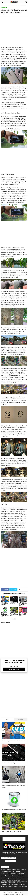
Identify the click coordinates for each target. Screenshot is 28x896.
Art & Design (12, 612)
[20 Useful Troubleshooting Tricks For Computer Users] (5, 610)
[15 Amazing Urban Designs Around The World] (14, 610)
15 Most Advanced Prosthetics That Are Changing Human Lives (14, 886)
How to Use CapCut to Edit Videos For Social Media (4, 603)
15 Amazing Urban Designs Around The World (14, 614)
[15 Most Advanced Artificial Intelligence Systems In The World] (23, 599)
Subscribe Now (14, 669)
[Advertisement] (14, 32)
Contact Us (22, 892)
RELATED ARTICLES (8, 593)
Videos (2, 601)
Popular (21, 719)
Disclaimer (17, 892)
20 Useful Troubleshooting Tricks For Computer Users (5, 615)
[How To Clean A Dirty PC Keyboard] (14, 599)
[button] (25, 2)
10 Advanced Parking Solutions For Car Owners (11, 871)
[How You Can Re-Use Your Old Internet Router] (23, 610)
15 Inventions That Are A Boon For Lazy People (10, 880)
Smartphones (3, 7)
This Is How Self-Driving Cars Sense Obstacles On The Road (13, 869)
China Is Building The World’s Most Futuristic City (11, 882)
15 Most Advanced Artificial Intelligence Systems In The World (23, 604)
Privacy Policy (10, 892)
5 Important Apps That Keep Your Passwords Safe (11, 878)
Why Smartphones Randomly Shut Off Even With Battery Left (13, 875)
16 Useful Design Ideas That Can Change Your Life (11, 877)
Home (5, 892)
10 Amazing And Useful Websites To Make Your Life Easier (13, 884)
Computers (3, 612)
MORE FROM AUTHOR (19, 593)
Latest (7, 719)
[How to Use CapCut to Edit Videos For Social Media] (5, 599)
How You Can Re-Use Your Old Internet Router (23, 614)
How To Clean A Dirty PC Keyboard (14, 603)
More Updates (5, 867)
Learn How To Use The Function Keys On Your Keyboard (12, 873)
